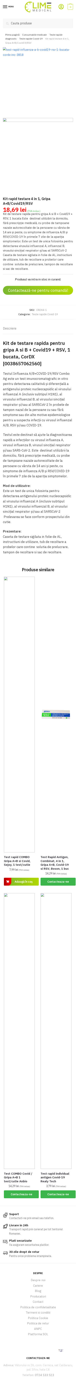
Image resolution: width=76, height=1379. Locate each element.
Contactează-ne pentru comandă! (38, 290)
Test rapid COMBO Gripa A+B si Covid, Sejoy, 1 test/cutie (17, 861)
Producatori (38, 1296)
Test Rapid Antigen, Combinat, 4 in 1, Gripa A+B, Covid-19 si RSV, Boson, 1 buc (55, 862)
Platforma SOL (38, 1334)
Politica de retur (38, 1323)
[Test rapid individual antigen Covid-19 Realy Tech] (56, 1031)
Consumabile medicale (34, 34)
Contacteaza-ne (58, 881)
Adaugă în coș (24, 881)
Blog (38, 1291)
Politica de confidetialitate (38, 1307)
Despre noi (38, 1280)
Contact (38, 1302)
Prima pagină (12, 34)
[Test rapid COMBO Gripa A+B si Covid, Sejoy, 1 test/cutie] (19, 715)
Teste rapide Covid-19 (30, 38)
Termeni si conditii (38, 1312)
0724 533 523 (44, 1375)
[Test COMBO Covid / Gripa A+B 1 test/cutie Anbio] (19, 1031)
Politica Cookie (38, 1318)
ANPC (38, 1329)
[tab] (38, 328)
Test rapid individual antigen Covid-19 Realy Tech (55, 1177)
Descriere (9, 328)
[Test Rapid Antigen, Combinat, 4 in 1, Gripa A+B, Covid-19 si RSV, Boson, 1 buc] (56, 715)
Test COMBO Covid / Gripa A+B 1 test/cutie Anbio (18, 1177)
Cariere (38, 1285)
